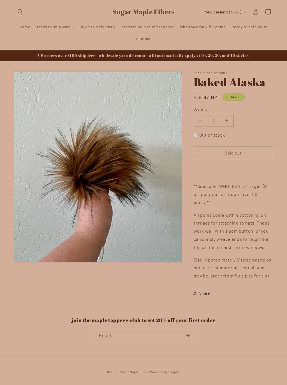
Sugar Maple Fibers (134, 372)
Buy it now (233, 168)
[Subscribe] (187, 335)
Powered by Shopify (165, 372)
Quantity (201, 109)
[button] (20, 12)
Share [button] (204, 293)
